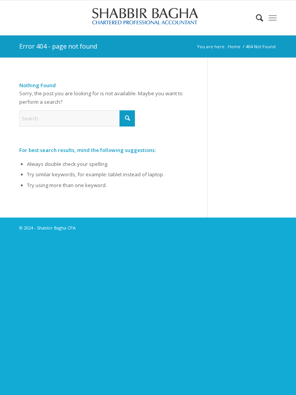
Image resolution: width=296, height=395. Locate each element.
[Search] (255, 17)
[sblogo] (148, 17)
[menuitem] (255, 17)
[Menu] (273, 17)
